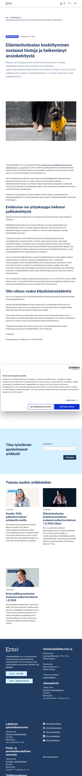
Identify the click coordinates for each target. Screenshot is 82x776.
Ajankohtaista (15, 17)
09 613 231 (47, 695)
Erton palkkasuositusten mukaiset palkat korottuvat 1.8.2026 (22, 597)
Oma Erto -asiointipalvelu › (53, 690)
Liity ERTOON (16, 673)
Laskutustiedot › (49, 677)
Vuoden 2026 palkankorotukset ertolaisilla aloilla (16, 517)
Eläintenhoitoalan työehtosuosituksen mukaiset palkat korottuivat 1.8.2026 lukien (59, 518)
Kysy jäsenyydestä (19, 681)
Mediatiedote (12, 37)
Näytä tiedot (70, 400)
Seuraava (70, 457)
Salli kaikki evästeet (67, 407)
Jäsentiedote (13, 491)
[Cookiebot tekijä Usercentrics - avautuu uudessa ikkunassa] (70, 368)
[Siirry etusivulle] (9, 3)
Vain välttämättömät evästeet (40, 407)
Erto (7, 17)
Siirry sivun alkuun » (51, 757)
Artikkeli (12, 571)
